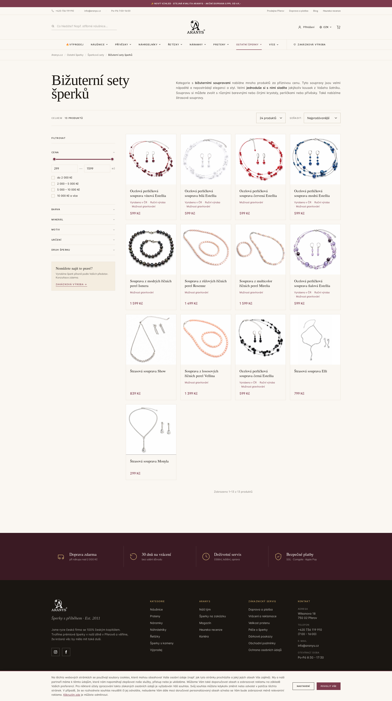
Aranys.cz (57, 54)
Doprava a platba (298, 10)
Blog (315, 10)
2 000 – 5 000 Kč (68, 183)
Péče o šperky (258, 629)
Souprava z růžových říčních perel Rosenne (206, 283)
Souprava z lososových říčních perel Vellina (201, 373)
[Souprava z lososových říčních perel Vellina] (206, 339)
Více (272, 44)
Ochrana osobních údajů (265, 650)
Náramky (196, 44)
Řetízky (173, 44)
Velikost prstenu (259, 623)
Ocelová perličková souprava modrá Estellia (312, 193)
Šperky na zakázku (212, 616)
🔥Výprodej (75, 44)
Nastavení (303, 686)
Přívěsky (121, 44)
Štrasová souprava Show (148, 371)
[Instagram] (55, 652)
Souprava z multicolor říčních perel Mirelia (255, 283)
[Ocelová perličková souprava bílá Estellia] (206, 159)
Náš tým (205, 609)
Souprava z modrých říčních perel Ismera (151, 283)
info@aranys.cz (92, 10)
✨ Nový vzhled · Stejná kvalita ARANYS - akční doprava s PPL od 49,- (196, 3)
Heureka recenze (332, 10)
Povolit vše (328, 686)
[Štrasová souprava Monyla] (151, 429)
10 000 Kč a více (67, 195)
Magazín (205, 623)
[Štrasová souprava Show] (151, 339)
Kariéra (204, 636)
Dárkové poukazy (260, 636)
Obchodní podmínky (262, 643)
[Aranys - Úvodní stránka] (196, 27)
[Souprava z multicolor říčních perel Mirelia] (260, 249)
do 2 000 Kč (64, 177)
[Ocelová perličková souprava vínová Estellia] (151, 159)
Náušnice (98, 44)
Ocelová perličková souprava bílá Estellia (200, 193)
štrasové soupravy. (190, 98)
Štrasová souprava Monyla (149, 461)
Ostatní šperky (247, 44)
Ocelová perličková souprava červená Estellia (258, 193)
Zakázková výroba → (71, 284)
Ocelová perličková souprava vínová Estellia (148, 193)
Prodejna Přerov (275, 10)
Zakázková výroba (312, 44)
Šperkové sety (96, 54)
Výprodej (156, 650)
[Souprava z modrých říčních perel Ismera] (151, 249)
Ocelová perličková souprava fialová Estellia (312, 283)
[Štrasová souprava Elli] (315, 339)
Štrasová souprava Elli (310, 371)
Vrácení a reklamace (262, 616)
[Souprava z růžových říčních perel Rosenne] (206, 249)
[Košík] (338, 27)
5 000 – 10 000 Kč (68, 189)
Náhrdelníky (148, 44)
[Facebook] (66, 652)
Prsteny (219, 44)
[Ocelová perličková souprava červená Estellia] (260, 159)
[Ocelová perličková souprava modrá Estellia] (315, 159)
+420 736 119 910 (65, 10)
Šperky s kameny (162, 643)
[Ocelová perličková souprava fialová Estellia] (315, 249)
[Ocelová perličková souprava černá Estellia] (260, 339)
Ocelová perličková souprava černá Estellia (256, 373)
